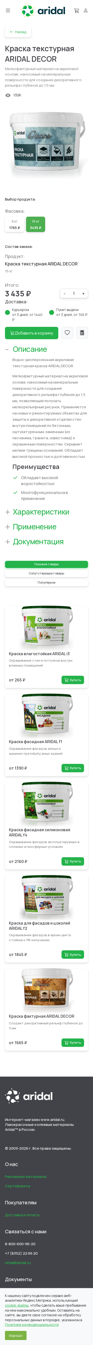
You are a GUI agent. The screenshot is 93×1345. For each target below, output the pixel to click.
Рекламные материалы (25, 1176)
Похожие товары (46, 564)
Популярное (46, 582)
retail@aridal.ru (18, 1262)
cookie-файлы (17, 1305)
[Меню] (8, 10)
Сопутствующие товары (46, 573)
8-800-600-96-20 (20, 1243)
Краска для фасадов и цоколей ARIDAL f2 (39, 925)
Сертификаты (17, 1186)
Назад (20, 31)
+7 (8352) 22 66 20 (21, 1253)
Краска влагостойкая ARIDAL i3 (39, 653)
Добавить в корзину (33, 333)
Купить (75, 680)
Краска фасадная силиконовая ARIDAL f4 (39, 832)
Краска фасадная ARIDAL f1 (35, 741)
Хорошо (16, 1335)
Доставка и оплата (22, 1214)
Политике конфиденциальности (32, 1324)
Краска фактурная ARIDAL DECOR (41, 1016)
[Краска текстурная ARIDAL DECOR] (46, 145)
